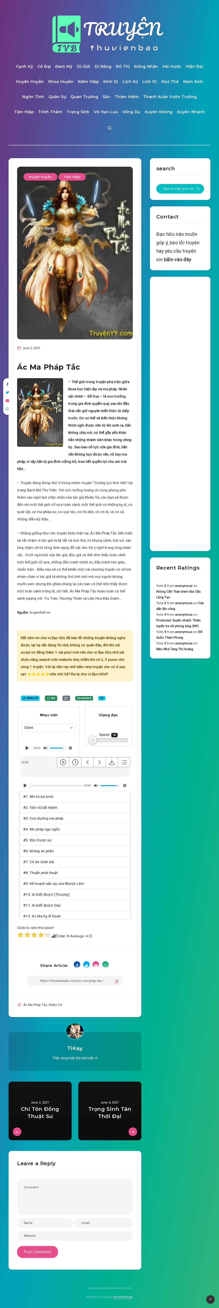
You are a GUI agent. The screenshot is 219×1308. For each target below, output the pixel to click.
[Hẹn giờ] (75, 762)
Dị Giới (83, 66)
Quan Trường (84, 96)
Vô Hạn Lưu (106, 112)
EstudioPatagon (123, 1297)
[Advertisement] (180, 413)
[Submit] (198, 189)
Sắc (106, 96)
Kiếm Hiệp (88, 81)
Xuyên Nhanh (191, 112)
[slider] (33, 748)
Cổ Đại (44, 66)
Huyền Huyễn (30, 81)
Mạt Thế (170, 81)
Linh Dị (149, 81)
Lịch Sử (130, 81)
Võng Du (131, 112)
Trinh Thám (50, 112)
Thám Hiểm (127, 96)
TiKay (75, 1048)
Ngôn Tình (33, 96)
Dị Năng (103, 66)
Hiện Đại (194, 66)
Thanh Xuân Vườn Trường (170, 96)
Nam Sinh (193, 81)
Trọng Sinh (78, 112)
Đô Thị (123, 66)
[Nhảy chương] (63, 762)
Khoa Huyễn (60, 81)
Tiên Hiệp (24, 112)
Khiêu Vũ (55, 1005)
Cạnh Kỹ (24, 66)
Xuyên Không (159, 112)
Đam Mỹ (64, 66)
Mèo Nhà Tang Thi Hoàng (174, 649)
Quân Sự (57, 96)
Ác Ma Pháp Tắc (35, 1005)
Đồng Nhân (146, 66)
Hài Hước (171, 66)
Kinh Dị (110, 81)
